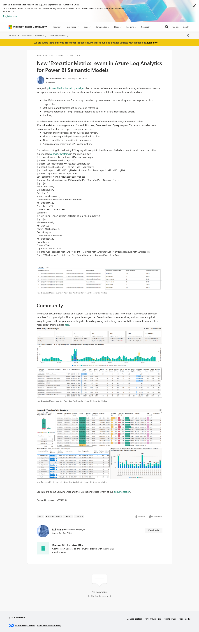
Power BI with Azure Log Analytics (67, 88)
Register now (10, 16)
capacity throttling (60, 153)
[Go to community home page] (28, 27)
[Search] (167, 27)
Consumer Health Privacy (49, 625)
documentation (122, 491)
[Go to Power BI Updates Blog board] (43, 548)
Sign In (186, 26)
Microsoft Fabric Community (20, 35)
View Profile (153, 530)
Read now (152, 42)
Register (175, 26)
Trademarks (184, 618)
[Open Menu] (188, 35)
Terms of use (170, 618)
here (67, 324)
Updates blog (40, 35)
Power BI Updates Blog (59, 35)
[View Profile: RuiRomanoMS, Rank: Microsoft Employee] (40, 80)
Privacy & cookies (153, 618)
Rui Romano (52, 78)
